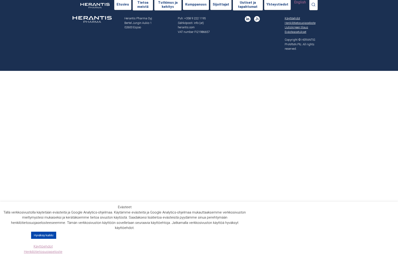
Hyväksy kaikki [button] (43, 235)
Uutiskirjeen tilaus (296, 27)
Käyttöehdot (292, 18)
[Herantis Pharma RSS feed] (257, 19)
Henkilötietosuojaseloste (300, 23)
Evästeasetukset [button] (295, 32)
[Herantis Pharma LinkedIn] (248, 19)
